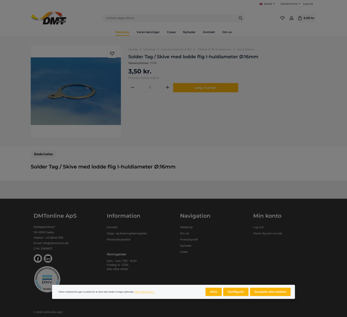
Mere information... (145, 291)
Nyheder (186, 245)
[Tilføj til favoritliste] (112, 53)
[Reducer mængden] (132, 87)
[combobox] (169, 18)
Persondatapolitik (119, 239)
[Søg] (240, 18)
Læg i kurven (205, 88)
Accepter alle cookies (270, 291)
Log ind (308, 3)
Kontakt (112, 227)
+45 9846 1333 (54, 237)
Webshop (186, 227)
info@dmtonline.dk (56, 243)
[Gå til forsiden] (48, 18)
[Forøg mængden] (167, 87)
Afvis (213, 291)
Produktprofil (189, 239)
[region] (76, 91)
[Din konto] (291, 18)
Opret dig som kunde (267, 233)
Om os (184, 233)
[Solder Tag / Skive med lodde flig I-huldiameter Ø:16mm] (76, 91)
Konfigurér (236, 291)
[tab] (43, 154)
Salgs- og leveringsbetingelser (127, 233)
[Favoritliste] (282, 18)
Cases (184, 251)
